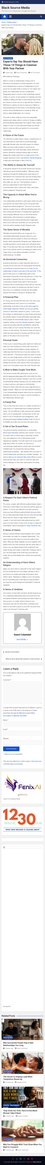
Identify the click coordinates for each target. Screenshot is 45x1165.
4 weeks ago (9, 1082)
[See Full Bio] (27, 639)
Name (5, 720)
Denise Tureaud (22, 1116)
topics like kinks (13, 433)
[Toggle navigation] (10, 16)
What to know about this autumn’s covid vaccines (23, 659)
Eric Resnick (23, 322)
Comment (7, 680)
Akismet (22, 713)
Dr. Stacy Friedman (31, 526)
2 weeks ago (9, 1048)
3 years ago (9, 72)
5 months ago (9, 1150)
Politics (6, 1105)
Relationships (8, 58)
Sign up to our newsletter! (14, 754)
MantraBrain (37, 1162)
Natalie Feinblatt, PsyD (24, 419)
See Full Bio (21, 639)
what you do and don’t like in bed (19, 457)
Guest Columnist (21, 72)
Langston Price (21, 1082)
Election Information (12, 652)
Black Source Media (16, 8)
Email (5, 729)
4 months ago (9, 1116)
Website (6, 739)
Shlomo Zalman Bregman (33, 158)
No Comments (35, 72)
